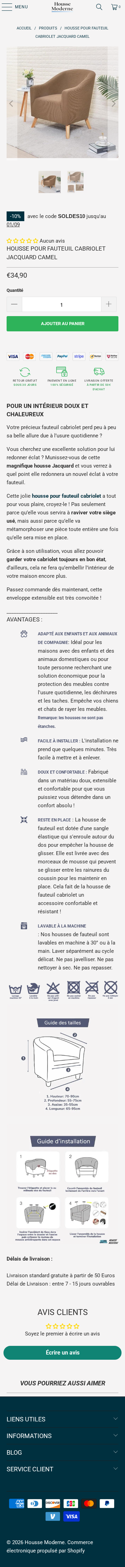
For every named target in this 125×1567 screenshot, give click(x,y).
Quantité (15, 290)
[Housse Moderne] (62, 7)
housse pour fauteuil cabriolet (66, 496)
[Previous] (11, 103)
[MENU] (3, 7)
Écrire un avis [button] (63, 1352)
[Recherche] (99, 7)
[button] (23, 241)
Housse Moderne (45, 1542)
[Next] (113, 103)
